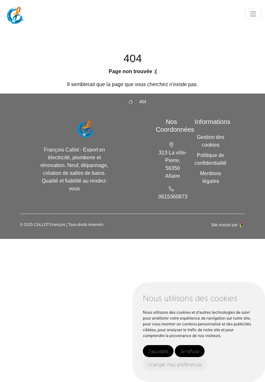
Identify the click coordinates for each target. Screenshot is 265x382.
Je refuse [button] (189, 351)
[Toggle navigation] (253, 13)
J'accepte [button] (158, 351)
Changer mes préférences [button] (175, 364)
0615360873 (172, 196)
